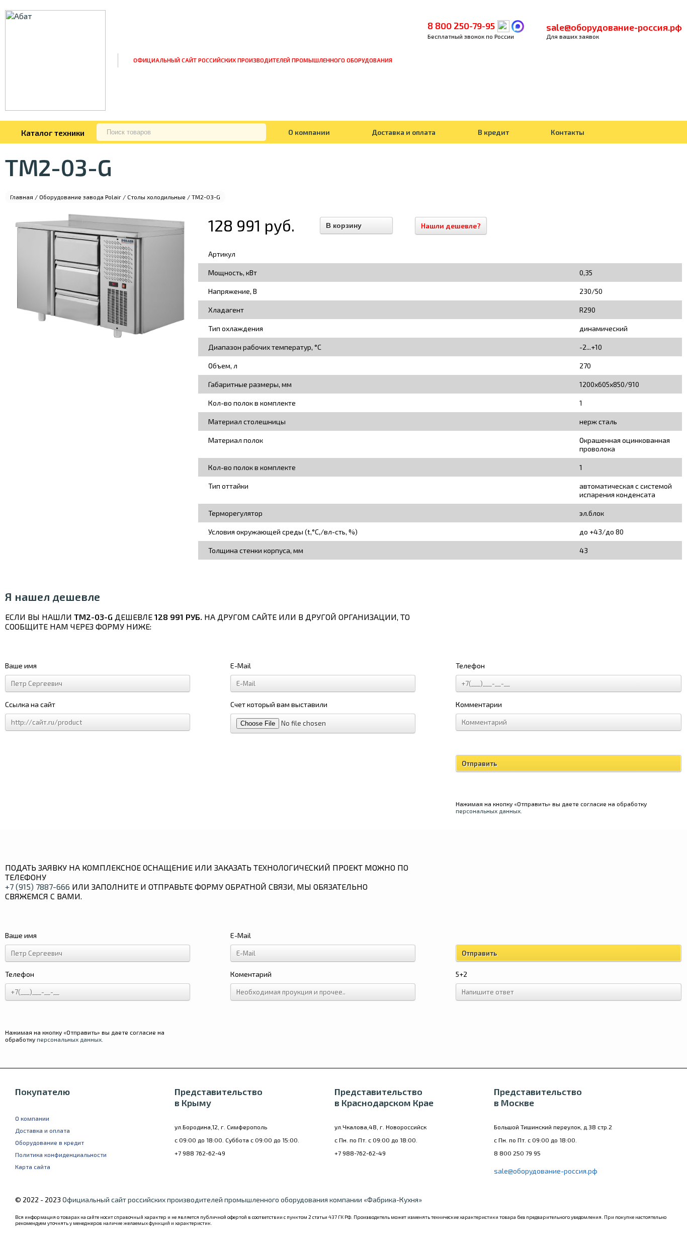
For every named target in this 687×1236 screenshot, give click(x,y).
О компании (309, 132)
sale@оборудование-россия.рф (614, 27)
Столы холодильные (156, 196)
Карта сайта (32, 1166)
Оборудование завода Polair (80, 196)
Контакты (567, 132)
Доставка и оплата (404, 132)
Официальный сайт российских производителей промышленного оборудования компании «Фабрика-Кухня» (242, 1199)
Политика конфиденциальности (61, 1154)
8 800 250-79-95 (461, 25)
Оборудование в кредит (49, 1142)
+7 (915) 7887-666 (37, 886)
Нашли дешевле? (451, 225)
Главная (21, 196)
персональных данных (488, 810)
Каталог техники (52, 132)
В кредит (493, 132)
